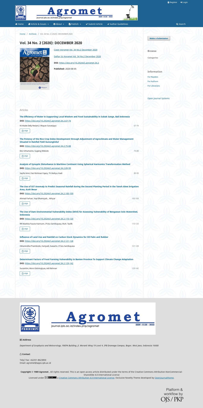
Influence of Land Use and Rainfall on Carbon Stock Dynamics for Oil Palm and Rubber (64, 237)
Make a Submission (159, 38)
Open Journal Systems (159, 98)
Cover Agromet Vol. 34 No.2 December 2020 (75, 49)
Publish (75, 24)
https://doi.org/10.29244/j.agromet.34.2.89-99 (48, 168)
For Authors (153, 81)
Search (182, 24)
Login (185, 2)
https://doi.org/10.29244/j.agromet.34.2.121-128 (49, 241)
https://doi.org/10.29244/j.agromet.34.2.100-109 (49, 193)
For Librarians (154, 85)
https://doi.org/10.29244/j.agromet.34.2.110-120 (49, 218)
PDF (26, 130)
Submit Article (95, 24)
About (58, 24)
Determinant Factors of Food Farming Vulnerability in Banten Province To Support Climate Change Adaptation (76, 259)
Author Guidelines (118, 24)
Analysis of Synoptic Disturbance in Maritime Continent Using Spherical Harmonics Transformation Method (75, 164)
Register (173, 2)
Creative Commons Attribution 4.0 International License (86, 377)
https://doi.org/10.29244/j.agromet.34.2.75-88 (48, 146)
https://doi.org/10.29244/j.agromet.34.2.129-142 (49, 263)
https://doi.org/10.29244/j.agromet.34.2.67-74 (48, 120)
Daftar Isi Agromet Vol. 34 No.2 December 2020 (77, 56)
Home (20, 24)
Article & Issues (38, 24)
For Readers (153, 77)
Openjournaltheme (164, 377)
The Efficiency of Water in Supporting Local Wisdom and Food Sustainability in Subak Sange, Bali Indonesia (75, 116)
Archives (32, 34)
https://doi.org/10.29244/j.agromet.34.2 (79, 62)
